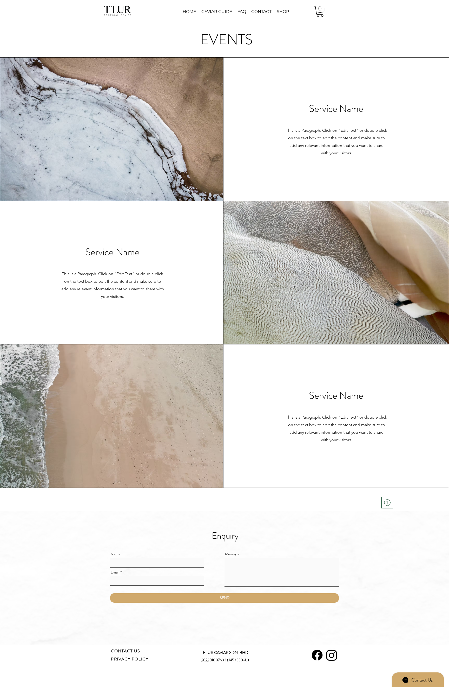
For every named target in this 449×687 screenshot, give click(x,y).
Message (232, 554)
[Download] (387, 502)
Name (116, 554)
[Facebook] (317, 655)
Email (115, 572)
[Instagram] (332, 655)
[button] (320, 11)
